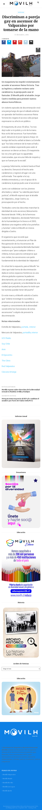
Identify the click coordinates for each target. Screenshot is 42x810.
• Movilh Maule (7, 778)
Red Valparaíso (8, 366)
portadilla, (27, 332)
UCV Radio (6, 338)
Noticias (21, 12)
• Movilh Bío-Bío (7, 782)
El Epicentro (7, 355)
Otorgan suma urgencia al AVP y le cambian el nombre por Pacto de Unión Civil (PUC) (20, 400)
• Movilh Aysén (7, 791)
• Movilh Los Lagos (8, 787)
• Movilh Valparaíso (9, 774)
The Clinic (6, 360)
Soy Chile (6, 344)
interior (32, 327)
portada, (25, 327)
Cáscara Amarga (9, 372)
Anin (4, 349)
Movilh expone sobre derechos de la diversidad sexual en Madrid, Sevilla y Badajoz (21, 391)
